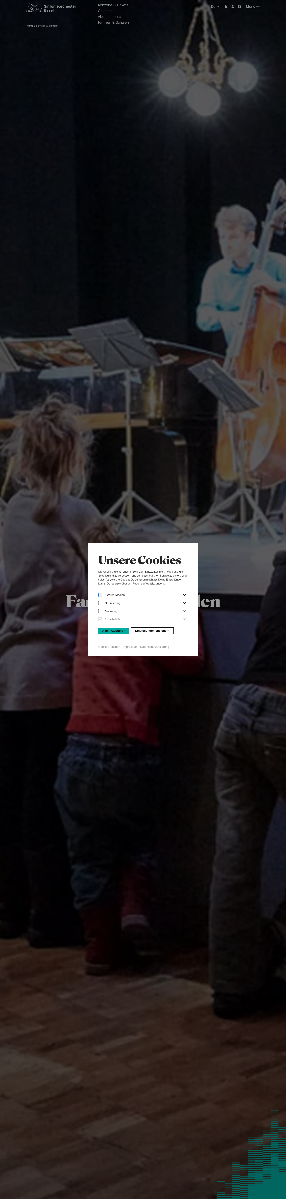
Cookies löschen (109, 646)
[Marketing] (100, 611)
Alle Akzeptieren (113, 630)
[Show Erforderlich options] (184, 619)
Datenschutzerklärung (154, 646)
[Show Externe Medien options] (184, 595)
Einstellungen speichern (152, 630)
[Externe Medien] (100, 595)
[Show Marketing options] (184, 611)
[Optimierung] (100, 603)
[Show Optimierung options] (184, 603)
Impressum (130, 646)
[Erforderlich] (100, 619)
